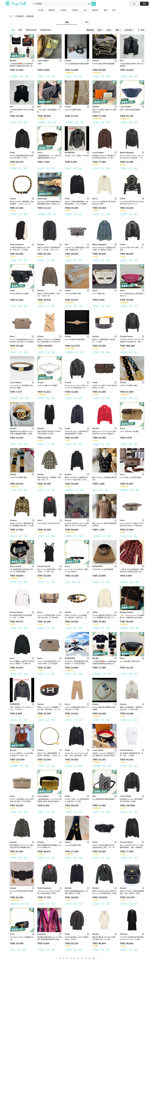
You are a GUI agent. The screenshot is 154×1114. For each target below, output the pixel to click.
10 (94, 958)
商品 (67, 22)
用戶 (87, 22)
